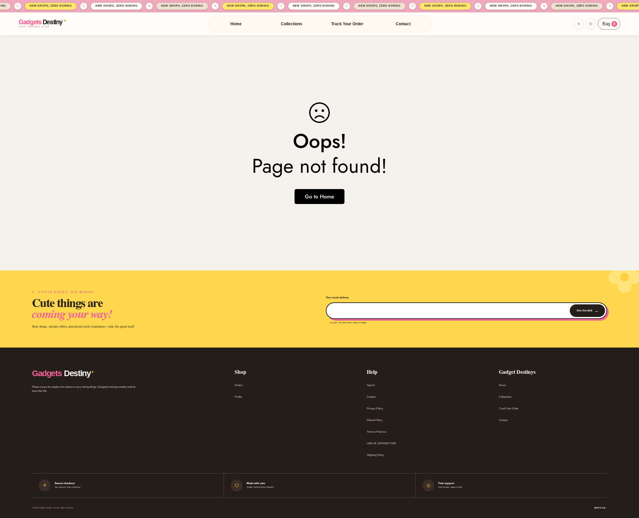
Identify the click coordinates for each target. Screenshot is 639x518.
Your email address (337, 297)
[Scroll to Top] (626, 481)
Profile (238, 396)
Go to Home (319, 196)
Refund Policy (374, 420)
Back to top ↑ (600, 508)
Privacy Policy (375, 408)
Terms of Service (376, 431)
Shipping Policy (375, 455)
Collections (291, 24)
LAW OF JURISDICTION (381, 443)
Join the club (587, 310)
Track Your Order (347, 24)
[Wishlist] (590, 24)
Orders (239, 385)
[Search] (578, 24)
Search (371, 385)
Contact (403, 24)
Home (236, 24)
